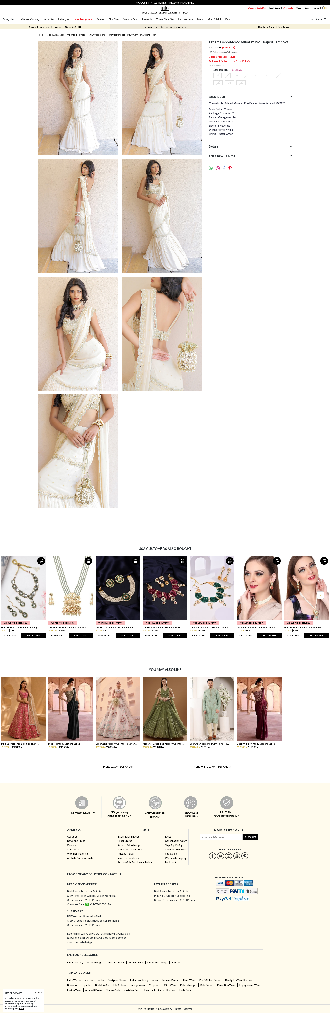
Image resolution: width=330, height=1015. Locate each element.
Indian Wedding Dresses (144, 980)
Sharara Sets (130, 19)
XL (256, 75)
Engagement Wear (250, 985)
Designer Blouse (116, 980)
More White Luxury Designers (212, 766)
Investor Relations (128, 858)
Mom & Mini (214, 19)
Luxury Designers (97, 35)
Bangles (176, 962)
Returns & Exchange (128, 845)
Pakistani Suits (132, 990)
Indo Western (185, 19)
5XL (229, 83)
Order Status (124, 840)
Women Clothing (30, 19)
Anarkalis (147, 19)
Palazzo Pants (170, 980)
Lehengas (63, 19)
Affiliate (299, 8)
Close (38, 993)
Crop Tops (155, 985)
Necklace (152, 962)
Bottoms (72, 985)
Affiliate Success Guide (80, 858)
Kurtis (100, 980)
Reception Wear (226, 985)
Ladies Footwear (115, 962)
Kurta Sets (185, 990)
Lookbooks (171, 862)
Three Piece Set (165, 19)
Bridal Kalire (102, 985)
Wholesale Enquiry (175, 858)
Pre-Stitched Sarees (76, 35)
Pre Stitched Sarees (210, 980)
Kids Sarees (206, 985)
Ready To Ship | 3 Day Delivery (275, 27)
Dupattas (86, 985)
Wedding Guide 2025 (257, 8)
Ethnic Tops (119, 985)
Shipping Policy (174, 845)
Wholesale (288, 8)
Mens (200, 19)
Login (307, 8)
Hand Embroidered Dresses (159, 990)
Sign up (316, 8)
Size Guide (237, 70)
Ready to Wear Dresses (238, 980)
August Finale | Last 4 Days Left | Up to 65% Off (55, 27)
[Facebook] (212, 855)
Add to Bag (33, 635)
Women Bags (94, 962)
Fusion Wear (74, 990)
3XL (278, 75)
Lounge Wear (137, 985)
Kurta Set (49, 19)
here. (21, 1008)
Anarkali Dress (93, 990)
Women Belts (136, 962)
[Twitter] (220, 855)
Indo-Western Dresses (80, 980)
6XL (241, 83)
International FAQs (128, 836)
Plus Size (114, 19)
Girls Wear (170, 985)
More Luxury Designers (118, 766)
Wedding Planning (77, 853)
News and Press (76, 840)
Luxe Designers (83, 19)
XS (217, 75)
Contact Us (73, 849)
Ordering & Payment (176, 849)
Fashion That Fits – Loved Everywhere (165, 27)
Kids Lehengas (188, 985)
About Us (72, 836)
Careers (71, 845)
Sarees (100, 19)
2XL (266, 75)
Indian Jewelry (75, 962)
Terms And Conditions (129, 849)
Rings (164, 962)
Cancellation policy (176, 840)
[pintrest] (244, 855)
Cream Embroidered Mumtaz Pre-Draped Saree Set (132, 35)
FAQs (168, 836)
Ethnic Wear (189, 980)
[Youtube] (236, 855)
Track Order (274, 8)
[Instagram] (228, 855)
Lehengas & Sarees (55, 35)
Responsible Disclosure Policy (134, 862)
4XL (218, 83)
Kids (227, 19)
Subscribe (250, 837)
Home (40, 35)
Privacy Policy (125, 853)
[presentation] (10, 595)
